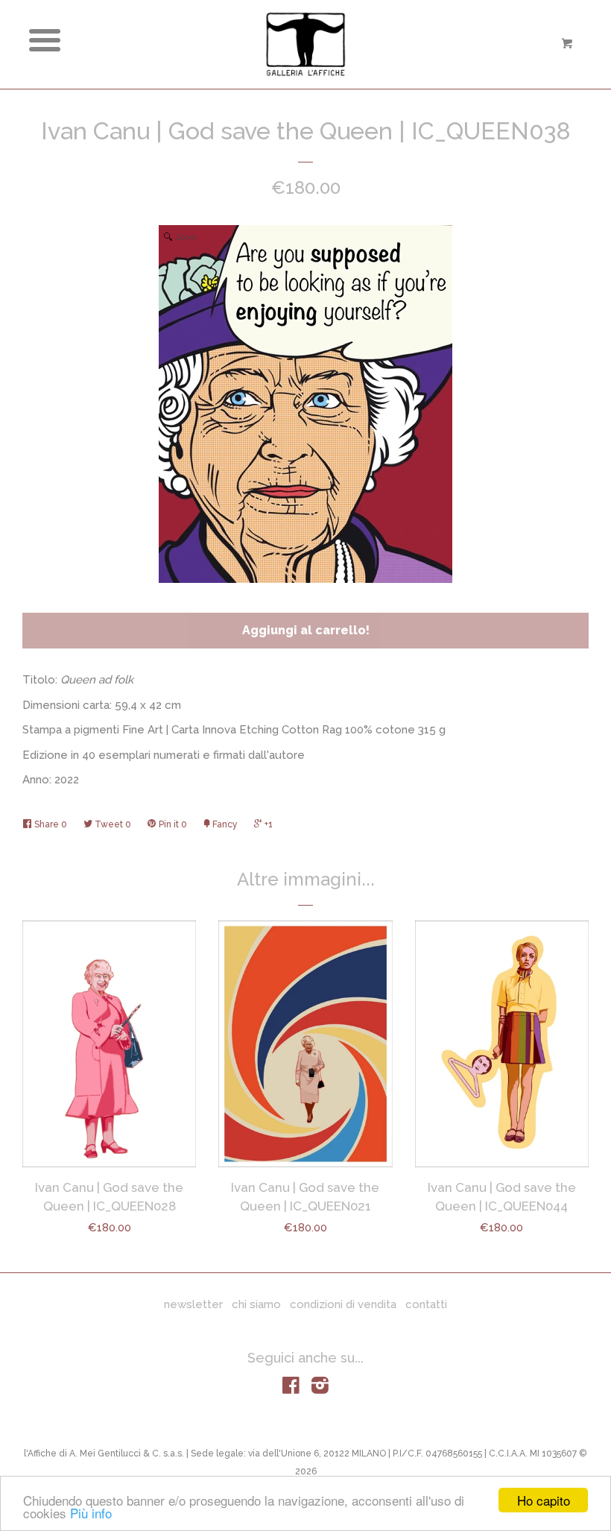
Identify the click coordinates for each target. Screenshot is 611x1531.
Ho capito (543, 1500)
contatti (426, 1304)
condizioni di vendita (343, 1304)
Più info (91, 1512)
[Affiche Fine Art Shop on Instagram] (320, 1388)
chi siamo (256, 1304)
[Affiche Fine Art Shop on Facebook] (291, 1388)
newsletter (193, 1304)
